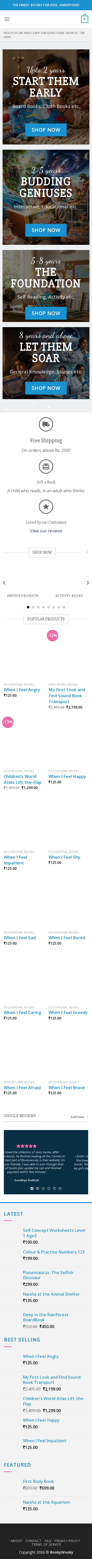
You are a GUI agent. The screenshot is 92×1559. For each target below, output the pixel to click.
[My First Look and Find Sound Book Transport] (68, 656)
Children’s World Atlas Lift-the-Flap (23, 779)
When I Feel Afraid (22, 1087)
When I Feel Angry (22, 690)
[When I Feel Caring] (23, 979)
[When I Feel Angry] (23, 656)
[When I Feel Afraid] (23, 1054)
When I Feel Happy (67, 776)
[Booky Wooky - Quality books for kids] (46, 19)
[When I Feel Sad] (23, 904)
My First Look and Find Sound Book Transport (67, 695)
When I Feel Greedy (68, 1012)
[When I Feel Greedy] (68, 979)
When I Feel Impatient (15, 860)
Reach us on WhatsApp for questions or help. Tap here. (44, 35)
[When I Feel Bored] (68, 904)
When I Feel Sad (20, 937)
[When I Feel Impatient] (23, 824)
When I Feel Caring (22, 1012)
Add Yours (77, 1117)
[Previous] (4, 583)
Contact (33, 1541)
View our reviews (46, 531)
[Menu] (7, 19)
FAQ (48, 1541)
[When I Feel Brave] (68, 1054)
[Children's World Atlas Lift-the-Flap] (23, 743)
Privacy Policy (67, 1541)
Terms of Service (47, 1544)
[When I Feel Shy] (68, 824)
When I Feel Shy (64, 857)
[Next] (87, 583)
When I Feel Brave (67, 1087)
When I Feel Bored (67, 937)
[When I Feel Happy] (68, 743)
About (16, 1541)
